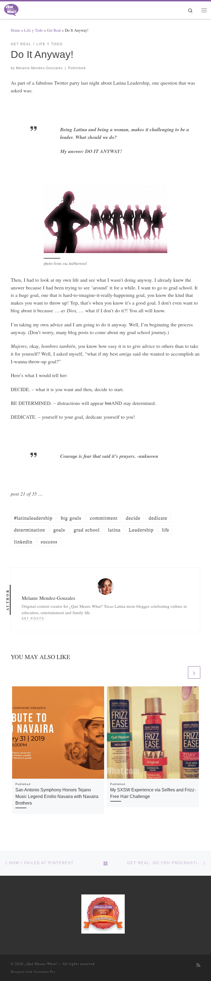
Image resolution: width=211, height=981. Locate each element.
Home (15, 30)
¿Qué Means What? (41, 963)
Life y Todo (33, 30)
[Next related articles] (194, 672)
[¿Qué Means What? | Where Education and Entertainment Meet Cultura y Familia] (11, 9)
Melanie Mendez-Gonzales (39, 68)
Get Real (54, 30)
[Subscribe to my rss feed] (198, 965)
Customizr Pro (44, 971)
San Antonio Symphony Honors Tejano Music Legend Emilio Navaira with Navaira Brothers (56, 796)
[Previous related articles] (180, 672)
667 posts (33, 618)
